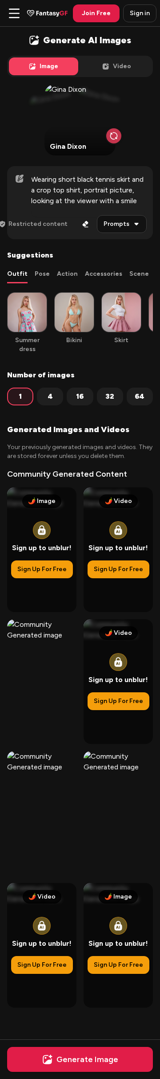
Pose (42, 274)
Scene (139, 274)
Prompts (116, 224)
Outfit (17, 274)
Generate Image (87, 1059)
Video (122, 66)
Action (67, 274)
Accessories (103, 274)
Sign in (140, 13)
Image (49, 66)
